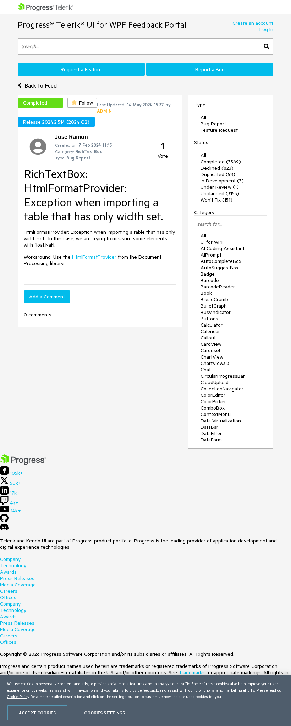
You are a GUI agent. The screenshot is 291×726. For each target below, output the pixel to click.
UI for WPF (212, 242)
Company (10, 559)
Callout (208, 337)
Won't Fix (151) (216, 200)
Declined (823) (217, 168)
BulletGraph (214, 306)
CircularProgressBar (223, 376)
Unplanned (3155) (220, 193)
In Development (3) (222, 181)
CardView (211, 344)
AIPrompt (211, 255)
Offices (8, 597)
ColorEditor (213, 395)
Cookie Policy (18, 696)
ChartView (212, 357)
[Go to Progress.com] (23, 463)
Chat (206, 369)
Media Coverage (18, 584)
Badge (208, 274)
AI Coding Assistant (223, 248)
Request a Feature (81, 69)
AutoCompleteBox (221, 261)
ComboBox (213, 408)
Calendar (210, 331)
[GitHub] (4, 520)
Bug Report (213, 123)
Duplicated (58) (218, 174)
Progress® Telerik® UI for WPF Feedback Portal (102, 24)
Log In (266, 29)
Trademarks (192, 672)
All (203, 117)
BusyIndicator (216, 312)
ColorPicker (213, 401)
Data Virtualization (221, 420)
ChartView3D (215, 363)
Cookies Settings (104, 712)
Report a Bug (210, 69)
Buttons (209, 318)
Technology (13, 565)
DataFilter (211, 433)
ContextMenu (216, 414)
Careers (8, 591)
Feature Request (219, 130)
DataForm (211, 440)
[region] (145, 700)
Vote (163, 156)
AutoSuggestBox (219, 267)
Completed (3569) (221, 161)
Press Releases (17, 578)
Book (206, 293)
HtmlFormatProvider (94, 257)
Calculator (212, 325)
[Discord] (4, 528)
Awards (8, 572)
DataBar (209, 427)
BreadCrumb (214, 299)
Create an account (252, 23)
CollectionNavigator (222, 388)
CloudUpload (215, 382)
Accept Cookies (37, 712)
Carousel (210, 350)
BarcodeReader (218, 286)
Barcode (210, 280)
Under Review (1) (220, 187)
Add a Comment (47, 296)
